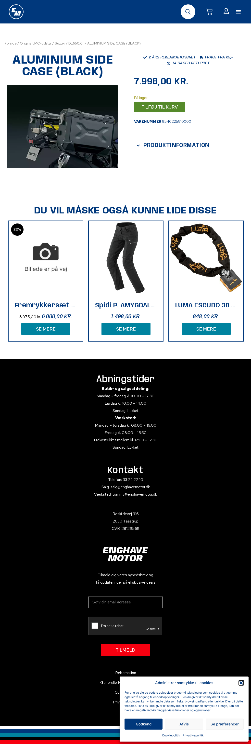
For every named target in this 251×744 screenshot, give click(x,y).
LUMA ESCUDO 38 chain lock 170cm (206, 305)
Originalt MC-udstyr (35, 43)
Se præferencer (225, 724)
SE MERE (46, 329)
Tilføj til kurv (159, 107)
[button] (241, 682)
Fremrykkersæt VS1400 (45, 305)
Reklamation (125, 672)
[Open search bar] (188, 11)
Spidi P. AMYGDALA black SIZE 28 (126, 305)
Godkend (143, 724)
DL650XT (76, 43)
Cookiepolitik (171, 735)
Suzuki (60, 43)
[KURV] (209, 12)
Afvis (184, 724)
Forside (11, 43)
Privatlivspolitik (193, 735)
